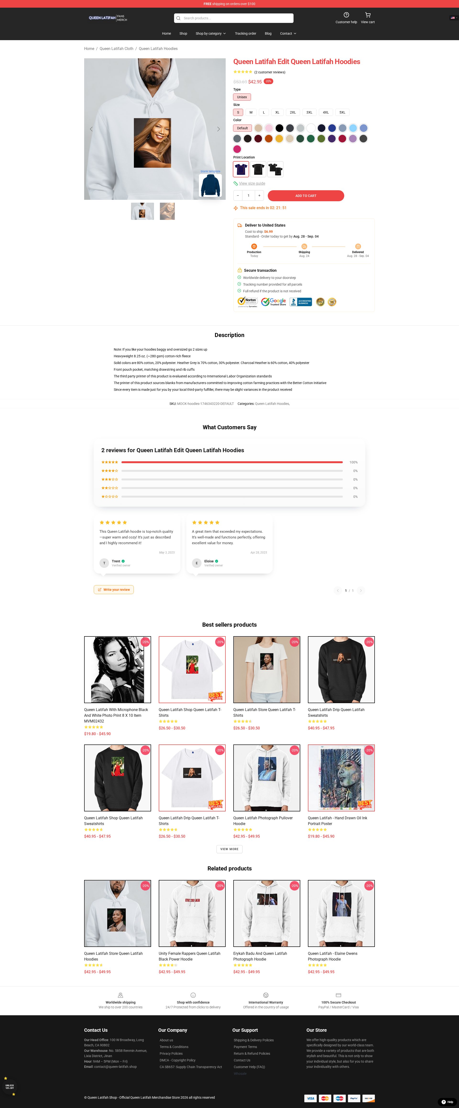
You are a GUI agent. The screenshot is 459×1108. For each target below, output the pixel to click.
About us (166, 1040)
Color (237, 120)
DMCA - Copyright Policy (178, 1060)
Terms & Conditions (174, 1047)
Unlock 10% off (9, 1086)
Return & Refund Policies (252, 1053)
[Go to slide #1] (142, 211)
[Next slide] (218, 129)
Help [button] (450, 1102)
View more (229, 849)
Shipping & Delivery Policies (254, 1040)
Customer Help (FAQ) (249, 1067)
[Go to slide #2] (167, 211)
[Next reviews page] (361, 590)
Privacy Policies (171, 1053)
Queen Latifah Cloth (116, 48)
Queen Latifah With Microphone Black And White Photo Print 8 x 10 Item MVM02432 (116, 715)
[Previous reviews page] (337, 590)
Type (237, 89)
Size (236, 105)
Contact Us (242, 1060)
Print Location (244, 157)
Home (89, 48)
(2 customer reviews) (269, 72)
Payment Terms (245, 1047)
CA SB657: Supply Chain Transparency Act (191, 1067)
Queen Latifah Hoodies (158, 48)
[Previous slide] (92, 129)
